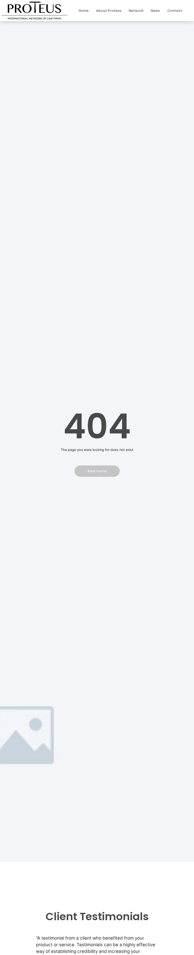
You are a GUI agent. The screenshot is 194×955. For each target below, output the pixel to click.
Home (84, 10)
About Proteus (108, 10)
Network (136, 10)
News (155, 10)
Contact (174, 10)
